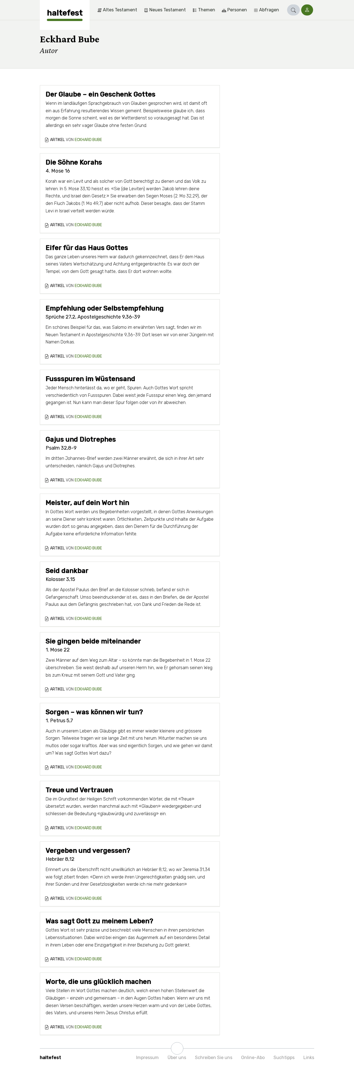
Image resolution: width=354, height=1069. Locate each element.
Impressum (147, 1057)
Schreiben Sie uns (213, 1057)
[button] (293, 9)
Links (308, 1057)
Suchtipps (284, 1057)
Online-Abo (253, 1057)
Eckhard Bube (88, 139)
